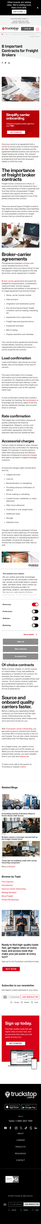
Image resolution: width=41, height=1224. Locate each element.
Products (20, 1147)
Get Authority (7, 885)
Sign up (20, 1116)
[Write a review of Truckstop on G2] (12, 1179)
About (20, 1133)
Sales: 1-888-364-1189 (20, 1121)
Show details (29, 634)
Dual (36, 1002)
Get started (16, 132)
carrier (4, 146)
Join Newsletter (30, 997)
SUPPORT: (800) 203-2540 (21, 23)
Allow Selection (20, 649)
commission (31, 400)
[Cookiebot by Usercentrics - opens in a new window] (28, 565)
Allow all (20, 642)
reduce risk (24, 756)
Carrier (16, 1002)
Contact (20, 1160)
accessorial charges (28, 455)
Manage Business (9, 892)
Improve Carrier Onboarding (14, 889)
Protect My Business (10, 899)
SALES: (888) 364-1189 (20, 21)
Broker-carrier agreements (13, 281)
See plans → (19, 12)
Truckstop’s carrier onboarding (19, 729)
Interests (5, 983)
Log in (27, 29)
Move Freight (7, 896)
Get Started (15, 1043)
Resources (20, 1153)
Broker (26, 1002)
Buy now (11, 969)
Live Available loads (18, 19)
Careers (20, 1140)
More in (8, 866)
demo (23, 767)
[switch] (35, 611)
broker (27, 263)
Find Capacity (7, 882)
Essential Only (20, 656)
